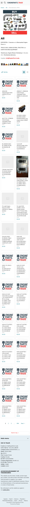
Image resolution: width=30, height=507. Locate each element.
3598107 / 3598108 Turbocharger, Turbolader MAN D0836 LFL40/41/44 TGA (22, 94)
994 (18, 423)
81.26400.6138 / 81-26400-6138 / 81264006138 (7, 145)
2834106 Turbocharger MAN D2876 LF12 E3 (7, 92)
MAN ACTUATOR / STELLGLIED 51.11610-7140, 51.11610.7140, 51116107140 (7, 355)
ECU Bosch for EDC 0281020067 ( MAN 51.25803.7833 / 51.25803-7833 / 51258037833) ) (22, 182)
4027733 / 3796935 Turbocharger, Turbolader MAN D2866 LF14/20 (7, 121)
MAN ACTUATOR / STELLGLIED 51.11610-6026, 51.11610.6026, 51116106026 (7, 328)
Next (22, 423)
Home (2, 7)
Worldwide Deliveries (7, 500)
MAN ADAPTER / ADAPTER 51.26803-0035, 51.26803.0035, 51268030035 (7, 382)
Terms (15, 500)
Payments (22, 499)
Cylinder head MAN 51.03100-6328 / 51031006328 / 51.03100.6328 (7, 172)
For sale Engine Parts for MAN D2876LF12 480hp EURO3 (7, 208)
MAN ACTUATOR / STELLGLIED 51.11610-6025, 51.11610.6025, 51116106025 (22, 297)
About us (16, 499)
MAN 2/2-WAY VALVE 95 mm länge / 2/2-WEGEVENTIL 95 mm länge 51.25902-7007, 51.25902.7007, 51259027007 (7, 299)
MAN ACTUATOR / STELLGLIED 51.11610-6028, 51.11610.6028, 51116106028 (22, 328)
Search (10, 499)
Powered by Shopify (15, 504)
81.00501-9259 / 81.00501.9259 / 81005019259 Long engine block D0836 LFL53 (22, 119)
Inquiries (6, 499)
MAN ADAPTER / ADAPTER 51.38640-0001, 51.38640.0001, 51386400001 (7, 409)
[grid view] (24, 72)
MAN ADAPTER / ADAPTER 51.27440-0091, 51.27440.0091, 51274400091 (21, 382)
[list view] (27, 72)
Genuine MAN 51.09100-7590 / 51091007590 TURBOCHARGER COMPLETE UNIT (7, 240)
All (6, 7)
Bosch (18, 187)
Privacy (20, 500)
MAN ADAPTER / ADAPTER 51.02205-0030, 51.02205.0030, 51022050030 (21, 355)
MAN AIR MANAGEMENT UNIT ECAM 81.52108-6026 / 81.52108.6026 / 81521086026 (21, 240)
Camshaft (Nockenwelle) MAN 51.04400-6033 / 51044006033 (22, 146)
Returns (26, 500)
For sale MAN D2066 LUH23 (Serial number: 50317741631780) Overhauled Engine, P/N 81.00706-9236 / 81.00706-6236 (22, 211)
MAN (3, 96)
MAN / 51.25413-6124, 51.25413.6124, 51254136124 (7, 268)
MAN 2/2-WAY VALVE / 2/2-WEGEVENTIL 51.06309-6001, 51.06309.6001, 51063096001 (21, 269)
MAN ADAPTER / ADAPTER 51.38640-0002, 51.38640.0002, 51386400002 (21, 409)
